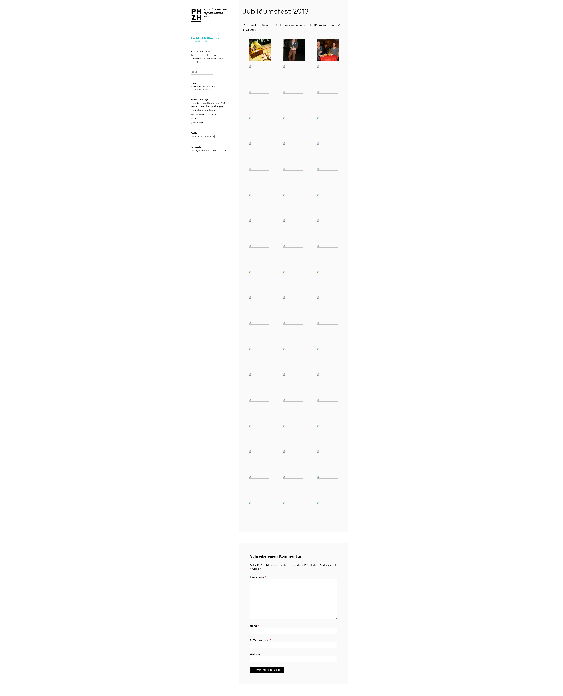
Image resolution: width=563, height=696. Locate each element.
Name (254, 626)
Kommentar (258, 577)
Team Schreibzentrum (201, 89)
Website (255, 654)
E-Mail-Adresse (260, 640)
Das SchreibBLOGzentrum (205, 38)
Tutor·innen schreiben (203, 55)
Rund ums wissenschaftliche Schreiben (207, 60)
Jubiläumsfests (319, 25)
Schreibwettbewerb (202, 51)
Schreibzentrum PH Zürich (203, 86)
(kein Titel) (197, 123)
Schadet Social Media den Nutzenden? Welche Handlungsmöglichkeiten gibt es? (208, 106)
